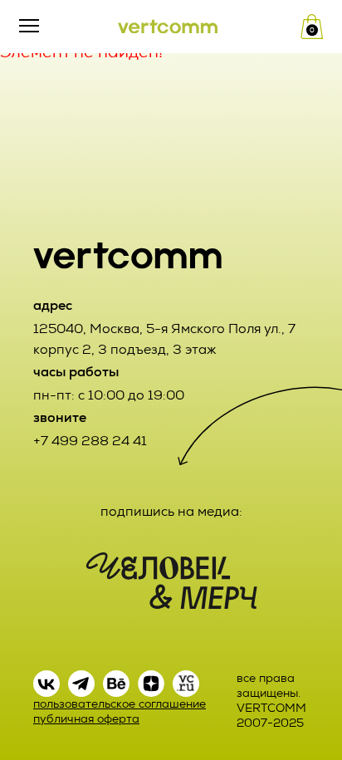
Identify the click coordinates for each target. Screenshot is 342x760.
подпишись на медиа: (171, 511)
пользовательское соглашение (119, 704)
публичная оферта (86, 719)
